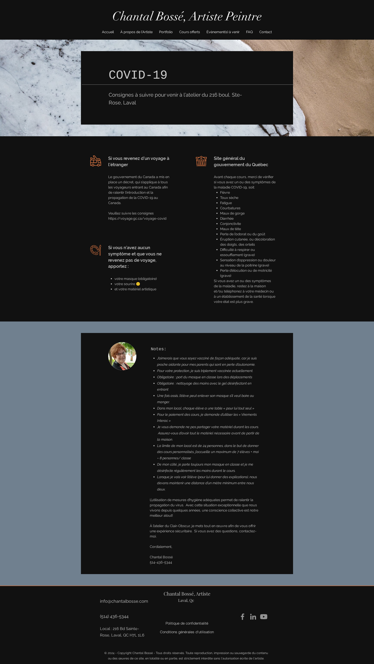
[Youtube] (264, 616)
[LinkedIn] (253, 616)
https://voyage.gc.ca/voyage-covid (137, 218)
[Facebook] (242, 616)
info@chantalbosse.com (124, 601)
